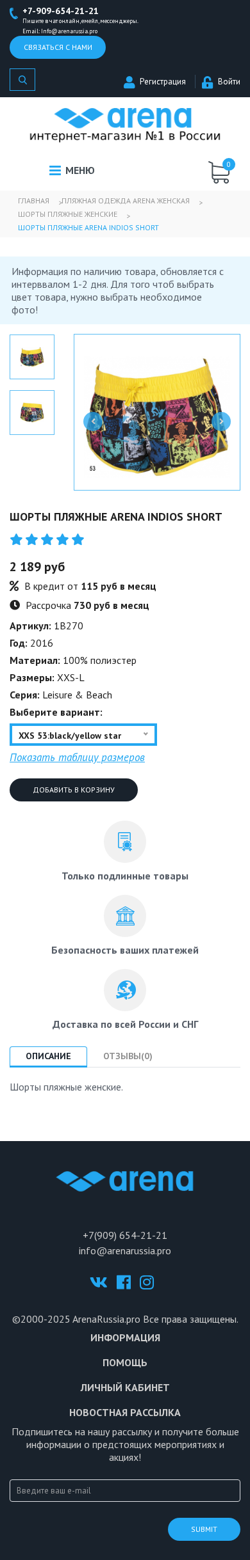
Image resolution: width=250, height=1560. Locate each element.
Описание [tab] (48, 1056)
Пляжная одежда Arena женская (126, 200)
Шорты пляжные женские (67, 214)
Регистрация (163, 81)
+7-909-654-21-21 (60, 10)
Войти (229, 81)
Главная (33, 200)
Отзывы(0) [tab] (128, 1056)
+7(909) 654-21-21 (125, 1235)
